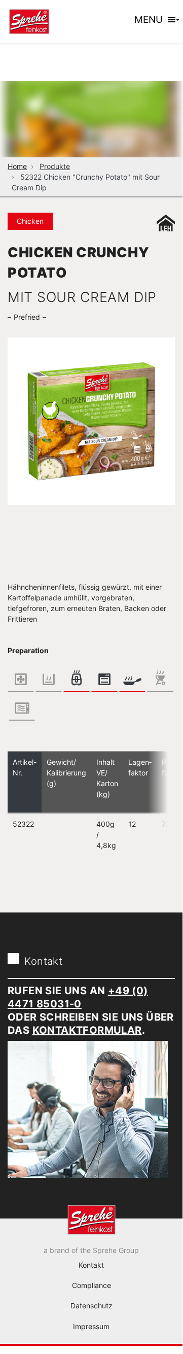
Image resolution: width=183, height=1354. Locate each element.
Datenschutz (91, 1305)
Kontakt (91, 1265)
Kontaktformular (87, 1030)
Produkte (55, 166)
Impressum (91, 1326)
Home (17, 166)
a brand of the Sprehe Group (91, 1250)
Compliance (91, 1285)
